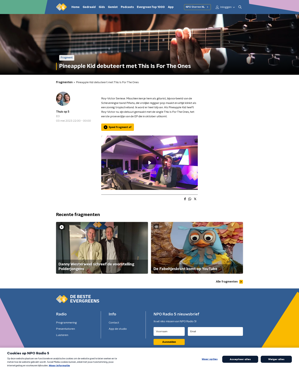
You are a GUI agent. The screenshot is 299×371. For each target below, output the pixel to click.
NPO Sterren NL (195, 7)
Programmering (66, 322)
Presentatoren (65, 329)
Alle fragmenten (227, 281)
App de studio (118, 329)
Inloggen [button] (225, 7)
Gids (102, 7)
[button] (240, 7)
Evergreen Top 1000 (151, 7)
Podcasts (127, 7)
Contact (114, 322)
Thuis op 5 (62, 111)
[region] (149, 163)
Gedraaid (89, 7)
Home (75, 7)
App (171, 7)
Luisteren (62, 335)
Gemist (113, 7)
